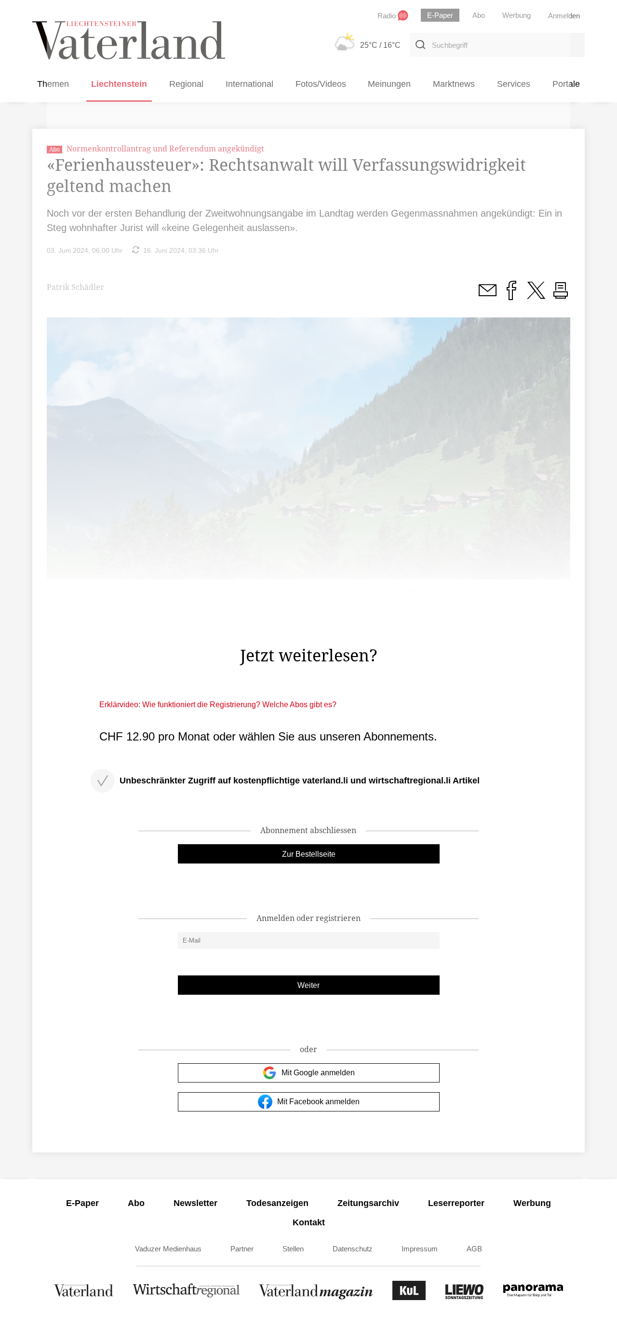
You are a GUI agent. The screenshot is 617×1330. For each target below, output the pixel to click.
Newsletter (195, 1203)
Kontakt (309, 1222)
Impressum (420, 1249)
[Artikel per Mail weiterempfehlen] (487, 296)
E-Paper (82, 1203)
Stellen (293, 1249)
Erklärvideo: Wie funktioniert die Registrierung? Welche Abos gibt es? (217, 704)
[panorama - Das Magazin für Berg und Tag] (533, 1297)
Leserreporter (456, 1203)
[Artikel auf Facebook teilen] (511, 296)
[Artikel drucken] (560, 296)
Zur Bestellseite (308, 854)
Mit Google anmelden (318, 1073)
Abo (136, 1203)
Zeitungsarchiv (368, 1203)
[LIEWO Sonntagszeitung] (464, 1297)
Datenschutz (353, 1249)
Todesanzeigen (277, 1203)
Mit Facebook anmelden (318, 1101)
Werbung (532, 1203)
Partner (242, 1249)
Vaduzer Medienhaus (168, 1249)
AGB (474, 1249)
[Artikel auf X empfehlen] (536, 296)
